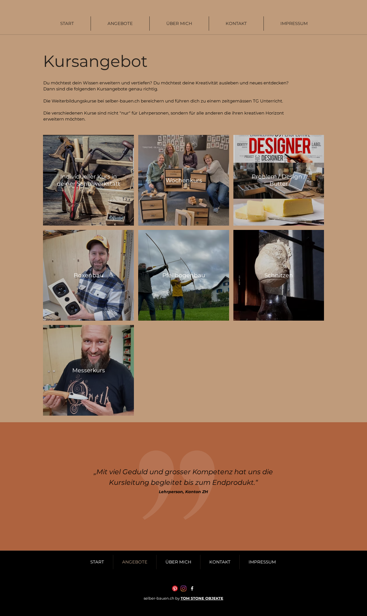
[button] (120, 23)
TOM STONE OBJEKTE (202, 598)
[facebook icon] (192, 588)
